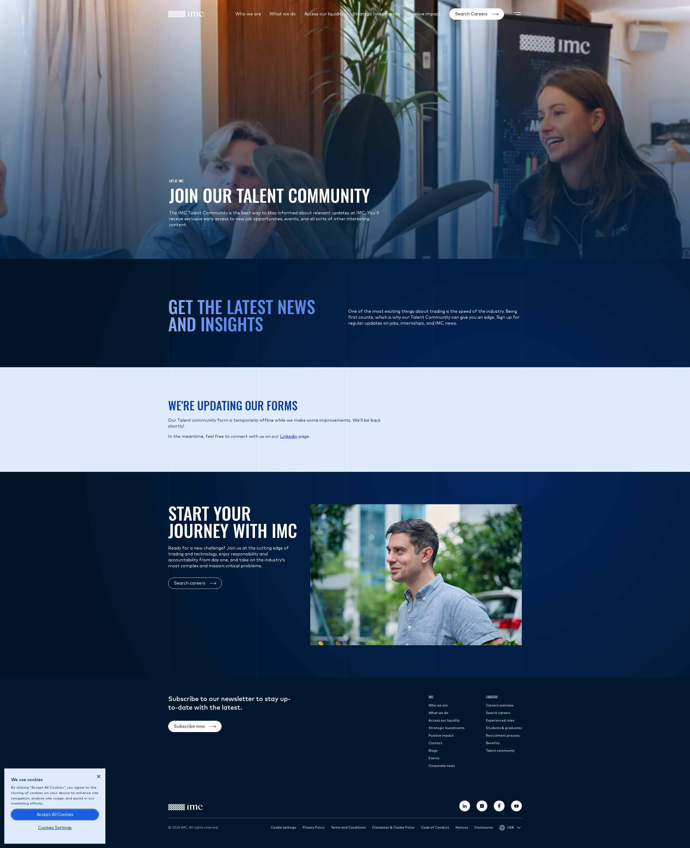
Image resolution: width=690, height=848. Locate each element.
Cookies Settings (55, 828)
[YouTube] (516, 806)
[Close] (99, 776)
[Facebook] (499, 806)
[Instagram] (482, 806)
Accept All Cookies (55, 814)
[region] (54, 806)
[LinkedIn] (464, 806)
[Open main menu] (517, 14)
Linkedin (288, 436)
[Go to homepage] (186, 14)
